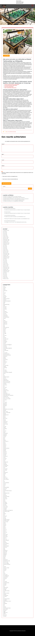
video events (6, 587)
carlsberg (5, 341)
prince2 (5, 504)
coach (5, 343)
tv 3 (4, 571)
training (5, 568)
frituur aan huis (6, 397)
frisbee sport (6, 396)
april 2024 (5, 262)
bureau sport (6, 338)
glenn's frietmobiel (7, 412)
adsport (5, 299)
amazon (5, 307)
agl (4, 303)
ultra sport (5, 574)
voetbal (5, 594)
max (4, 460)
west (4, 602)
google (5, 413)
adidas (5, 297)
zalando (5, 610)
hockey (5, 426)
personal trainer (6, 496)
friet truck (5, 389)
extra (4, 373)
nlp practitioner (6, 482)
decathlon (5, 356)
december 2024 (6, 253)
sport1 (5, 541)
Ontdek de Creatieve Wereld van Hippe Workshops (12, 196)
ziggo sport (6, 612)
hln (4, 425)
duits (4, 360)
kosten (5, 450)
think (4, 558)
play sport (5, 498)
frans (4, 388)
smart (5, 517)
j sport (5, 436)
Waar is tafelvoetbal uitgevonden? (10, 87)
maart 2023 (6, 277)
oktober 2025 (6, 241)
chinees (5, 342)
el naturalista (6, 365)
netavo (5, 473)
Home (13, 17)
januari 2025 (6, 252)
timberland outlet (7, 560)
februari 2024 (6, 264)
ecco (4, 364)
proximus (5, 505)
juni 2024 (5, 260)
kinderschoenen (6, 448)
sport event (6, 534)
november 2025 (6, 240)
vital (4, 591)
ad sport (5, 296)
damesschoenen (6, 353)
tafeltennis (5, 550)
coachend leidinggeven (8, 344)
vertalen (5, 583)
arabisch (5, 311)
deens (5, 357)
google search (6, 414)
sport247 (5, 542)
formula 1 (5, 384)
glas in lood (6, 411)
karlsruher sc (6, 441)
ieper (4, 432)
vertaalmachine (6, 582)
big (4, 326)
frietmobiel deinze (7, 394)
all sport (5, 306)
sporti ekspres (6, 543)
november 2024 (6, 254)
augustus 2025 (6, 244)
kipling (5, 449)
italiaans (5, 435)
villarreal (5, 588)
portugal (5, 502)
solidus (5, 524)
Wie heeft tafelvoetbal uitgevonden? (11, 85)
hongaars (5, 428)
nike (4, 475)
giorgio (5, 410)
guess (5, 417)
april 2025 (5, 248)
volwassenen (6, 595)
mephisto (5, 464)
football (5, 383)
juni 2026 (5, 232)
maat (4, 457)
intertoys (5, 434)
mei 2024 (5, 261)
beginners (5, 322)
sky (4, 514)
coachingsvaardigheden (8, 348)
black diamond (6, 327)
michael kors (6, 465)
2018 (4, 288)
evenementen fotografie (8, 372)
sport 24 (5, 529)
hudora (5, 430)
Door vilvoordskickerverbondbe (11, 131)
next (4, 474)
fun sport (5, 402)
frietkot (5, 391)
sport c (5, 533)
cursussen (5, 352)
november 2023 (6, 268)
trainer (5, 566)
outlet (5, 494)
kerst (4, 442)
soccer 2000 (6, 521)
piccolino (5, 497)
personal (5, 495)
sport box (5, 532)
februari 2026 (6, 237)
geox (4, 407)
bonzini (5, 328)
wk (4, 605)
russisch (5, 509)
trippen (5, 570)
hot (4, 429)
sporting (5, 544)
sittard (5, 513)
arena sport (6, 312)
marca (5, 459)
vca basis (5, 581)
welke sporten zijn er (7, 601)
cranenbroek (6, 350)
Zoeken (4, 186)
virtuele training (6, 590)
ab (4, 294)
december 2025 (6, 239)
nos (4, 486)
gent (4, 406)
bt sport (5, 335)
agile (4, 302)
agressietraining (6, 304)
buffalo (5, 337)
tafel (4, 549)
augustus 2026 (6, 230)
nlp (4, 481)
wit (4, 604)
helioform (5, 422)
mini (4, 467)
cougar (5, 349)
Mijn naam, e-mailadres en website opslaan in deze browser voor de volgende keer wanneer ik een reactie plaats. (17, 173)
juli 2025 (5, 245)
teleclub (5, 552)
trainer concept (6, 567)
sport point (5, 536)
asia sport (5, 314)
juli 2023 (5, 272)
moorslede (5, 468)
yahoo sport (6, 609)
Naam (3, 154)
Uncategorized (18, 17)
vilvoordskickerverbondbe (9, 208)
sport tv (5, 537)
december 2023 (6, 267)
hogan (5, 427)
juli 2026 (5, 231)
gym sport (5, 418)
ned (4, 471)
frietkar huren (6, 390)
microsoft (5, 466)
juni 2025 (5, 246)
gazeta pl (5, 404)
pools (5, 501)
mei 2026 (5, 233)
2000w (5, 287)
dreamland (6, 359)
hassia (5, 420)
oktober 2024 (6, 255)
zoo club (5, 614)
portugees (5, 503)
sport (4, 526)
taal (4, 548)
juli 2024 (5, 259)
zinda (5, 613)
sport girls (5, 535)
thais (4, 557)
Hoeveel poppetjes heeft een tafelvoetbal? (12, 84)
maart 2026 (6, 236)
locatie (5, 455)
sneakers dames (6, 519)
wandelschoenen (7, 598)
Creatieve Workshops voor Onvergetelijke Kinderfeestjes (13, 201)
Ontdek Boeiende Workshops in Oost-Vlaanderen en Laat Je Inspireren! (16, 198)
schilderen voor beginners (8, 510)
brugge (5, 333)
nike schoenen (6, 479)
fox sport (5, 387)
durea (5, 363)
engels (5, 366)
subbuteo (5, 547)
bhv (4, 325)
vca (4, 580)
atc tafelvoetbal (6, 317)
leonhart (5, 451)
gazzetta (5, 405)
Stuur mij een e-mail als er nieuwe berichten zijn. (10, 179)
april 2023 (5, 276)
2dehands (5, 290)
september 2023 (6, 270)
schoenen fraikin (6, 511)
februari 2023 (6, 278)
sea (4, 512)
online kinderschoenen (8, 490)
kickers (5, 445)
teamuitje (5, 551)
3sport (5, 292)
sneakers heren (6, 520)
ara (4, 310)
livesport (5, 453)
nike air (5, 476)
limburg (5, 452)
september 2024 (6, 256)
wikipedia (5, 603)
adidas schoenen (7, 298)
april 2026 (5, 234)
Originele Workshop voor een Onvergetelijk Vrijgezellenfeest (14, 199)
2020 (4, 289)
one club (5, 488)
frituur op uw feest (7, 398)
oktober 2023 (6, 269)
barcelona (5, 321)
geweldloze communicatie (8, 409)
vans (4, 579)
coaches (5, 345)
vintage (5, 589)
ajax (4, 305)
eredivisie (5, 367)
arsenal (5, 313)
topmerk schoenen (7, 564)
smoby (5, 518)
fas (4, 375)
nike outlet (5, 478)
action (5, 295)
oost (4, 491)
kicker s (5, 444)
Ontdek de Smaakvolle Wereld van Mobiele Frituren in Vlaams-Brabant (17, 209)
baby (4, 320)
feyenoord (5, 379)
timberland (6, 559)
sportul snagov (6, 545)
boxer (5, 330)
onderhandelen (6, 487)
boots (5, 329)
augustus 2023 (6, 271)
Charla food (7, 211)
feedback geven (6, 376)
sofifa (5, 522)
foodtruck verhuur (7, 382)
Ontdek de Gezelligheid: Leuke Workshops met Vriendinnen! (14, 197)
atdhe (5, 318)
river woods (6, 506)
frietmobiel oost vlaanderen (8, 395)
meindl (5, 463)
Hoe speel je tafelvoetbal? (9, 86)
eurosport (5, 371)
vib (4, 586)
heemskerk (6, 421)
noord (5, 483)
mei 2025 (5, 247)
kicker (5, 443)
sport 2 (5, 528)
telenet (5, 555)
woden (5, 606)
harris (5, 419)
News (6, 218)
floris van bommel (7, 381)
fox (4, 386)
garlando (5, 403)
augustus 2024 (6, 257)
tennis (5, 556)
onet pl (5, 489)
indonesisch (6, 433)
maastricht (5, 456)
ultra (4, 573)
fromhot (5, 399)
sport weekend (6, 540)
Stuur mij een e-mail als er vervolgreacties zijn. (10, 176)
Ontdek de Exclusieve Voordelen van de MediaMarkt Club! (15, 216)
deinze (5, 358)
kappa (5, 440)
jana (4, 437)
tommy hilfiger (6, 563)
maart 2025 (6, 249)
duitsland (5, 361)
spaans (5, 525)
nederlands (6, 472)
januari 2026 (6, 238)
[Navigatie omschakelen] (32, 5)
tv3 (4, 572)
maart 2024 (6, 263)
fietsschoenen (6, 380)
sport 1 (5, 527)
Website (3, 165)
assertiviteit (6, 315)
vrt (4, 597)
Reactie (3, 144)
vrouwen (5, 596)
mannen (5, 458)
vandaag (5, 578)
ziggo (4, 611)
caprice (5, 340)
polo (4, 499)
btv (4, 336)
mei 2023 (5, 275)
